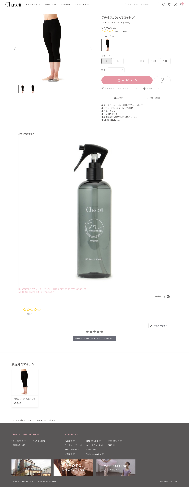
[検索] (164, 4)
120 (142, 61)
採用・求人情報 (92, 441)
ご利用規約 (15, 481)
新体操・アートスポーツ (26, 420)
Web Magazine (93, 454)
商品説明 (118, 98)
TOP (13, 420)
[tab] (158, 325)
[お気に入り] (170, 4)
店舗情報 (69, 441)
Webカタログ (113, 441)
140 (165, 61)
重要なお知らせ (71, 449)
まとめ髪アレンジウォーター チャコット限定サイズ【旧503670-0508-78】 (53, 289)
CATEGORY (33, 4)
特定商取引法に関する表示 (47, 481)
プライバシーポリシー (28, 481)
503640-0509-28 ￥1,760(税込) (36, 292)
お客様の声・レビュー (19, 445)
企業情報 (69, 454)
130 (153, 61)
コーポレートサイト (72, 445)
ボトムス (52, 420)
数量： (104, 70)
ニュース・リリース (93, 445)
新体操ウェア (41, 420)
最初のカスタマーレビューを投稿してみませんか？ (94, 338)
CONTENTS (83, 4)
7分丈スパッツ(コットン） (24, 399)
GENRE (66, 4)
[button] (14, 48)
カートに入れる (129, 80)
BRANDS (51, 4)
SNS (110, 445)
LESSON (90, 449)
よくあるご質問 (39, 441)
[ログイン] (175, 4)
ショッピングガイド (18, 441)
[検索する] (125, 4)
